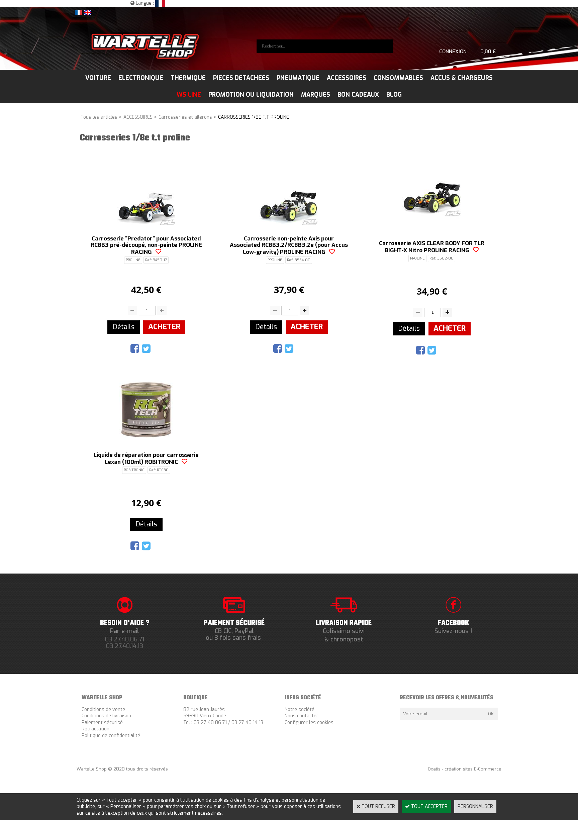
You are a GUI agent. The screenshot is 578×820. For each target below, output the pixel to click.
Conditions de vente (103, 709)
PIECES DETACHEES (241, 78)
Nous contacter (301, 716)
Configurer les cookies (309, 722)
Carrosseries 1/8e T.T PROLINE (253, 117)
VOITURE (98, 78)
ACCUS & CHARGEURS (461, 78)
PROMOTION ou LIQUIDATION (251, 95)
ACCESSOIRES (346, 78)
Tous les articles (99, 117)
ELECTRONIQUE (140, 78)
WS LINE (189, 95)
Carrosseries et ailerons (185, 117)
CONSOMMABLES (398, 78)
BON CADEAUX (358, 95)
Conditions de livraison (106, 716)
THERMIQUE (188, 78)
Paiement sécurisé (102, 722)
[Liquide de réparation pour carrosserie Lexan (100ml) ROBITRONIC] (146, 437)
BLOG (394, 95)
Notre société (299, 709)
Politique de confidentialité (111, 735)
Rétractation (95, 729)
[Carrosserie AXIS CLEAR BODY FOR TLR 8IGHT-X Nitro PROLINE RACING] (431, 225)
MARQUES (315, 95)
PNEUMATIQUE (298, 78)
